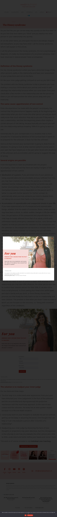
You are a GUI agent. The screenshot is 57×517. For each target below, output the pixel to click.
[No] (55, 514)
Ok (25, 515)
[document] (28, 258)
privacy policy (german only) (10, 275)
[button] (52, 238)
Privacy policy (30, 515)
